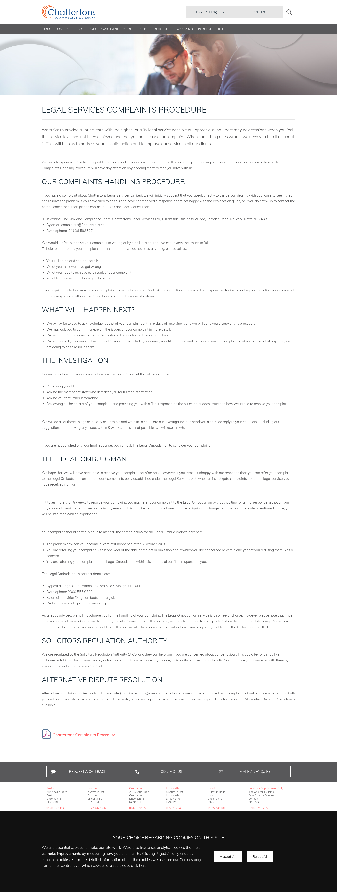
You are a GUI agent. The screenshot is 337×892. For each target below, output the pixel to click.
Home (47, 29)
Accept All (228, 856)
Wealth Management (104, 29)
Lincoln (212, 788)
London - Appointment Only (266, 788)
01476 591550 (138, 808)
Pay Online (205, 29)
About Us (63, 29)
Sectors (128, 29)
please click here (132, 865)
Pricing (221, 29)
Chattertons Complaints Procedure (84, 734)
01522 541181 (216, 808)
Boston (50, 788)
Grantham (135, 788)
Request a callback (87, 771)
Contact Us (160, 29)
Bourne (92, 788)
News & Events (183, 29)
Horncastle (172, 788)
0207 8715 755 (258, 808)
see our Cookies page (184, 859)
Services (79, 29)
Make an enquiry (210, 12)
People (143, 29)
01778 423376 (97, 808)
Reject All (260, 856)
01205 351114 (55, 808)
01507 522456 (175, 808)
